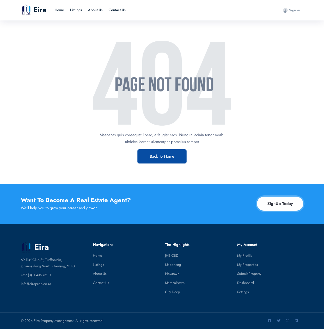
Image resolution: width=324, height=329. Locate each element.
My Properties (247, 264)
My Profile (244, 255)
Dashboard (245, 282)
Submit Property (249, 273)
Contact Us (117, 9)
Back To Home (162, 156)
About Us (95, 9)
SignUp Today (280, 203)
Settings (243, 291)
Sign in (294, 10)
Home (59, 9)
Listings (76, 9)
